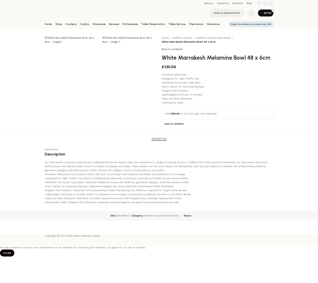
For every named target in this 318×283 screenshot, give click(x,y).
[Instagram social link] (264, 3)
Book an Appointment (227, 13)
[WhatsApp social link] (270, 3)
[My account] (251, 13)
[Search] (205, 13)
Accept (7, 253)
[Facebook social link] (258, 3)
